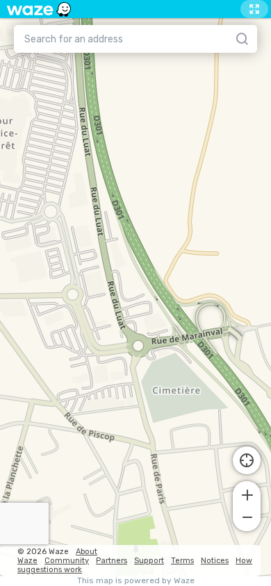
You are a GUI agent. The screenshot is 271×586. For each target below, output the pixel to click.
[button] (247, 493)
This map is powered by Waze (136, 580)
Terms (182, 560)
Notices (215, 560)
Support (149, 560)
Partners (111, 560)
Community (66, 560)
